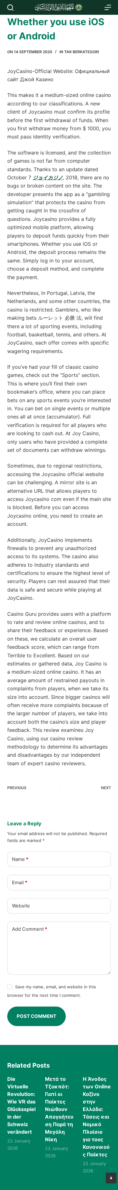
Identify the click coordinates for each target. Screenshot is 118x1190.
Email (19, 882)
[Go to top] (111, 1178)
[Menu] (107, 7)
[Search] (10, 7)
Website (21, 906)
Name (20, 859)
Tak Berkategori (81, 51)
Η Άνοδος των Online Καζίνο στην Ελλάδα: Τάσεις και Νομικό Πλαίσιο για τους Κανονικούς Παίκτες (97, 1117)
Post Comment (36, 1016)
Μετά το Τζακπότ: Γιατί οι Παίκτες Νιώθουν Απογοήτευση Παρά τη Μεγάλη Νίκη (59, 1109)
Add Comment (29, 929)
